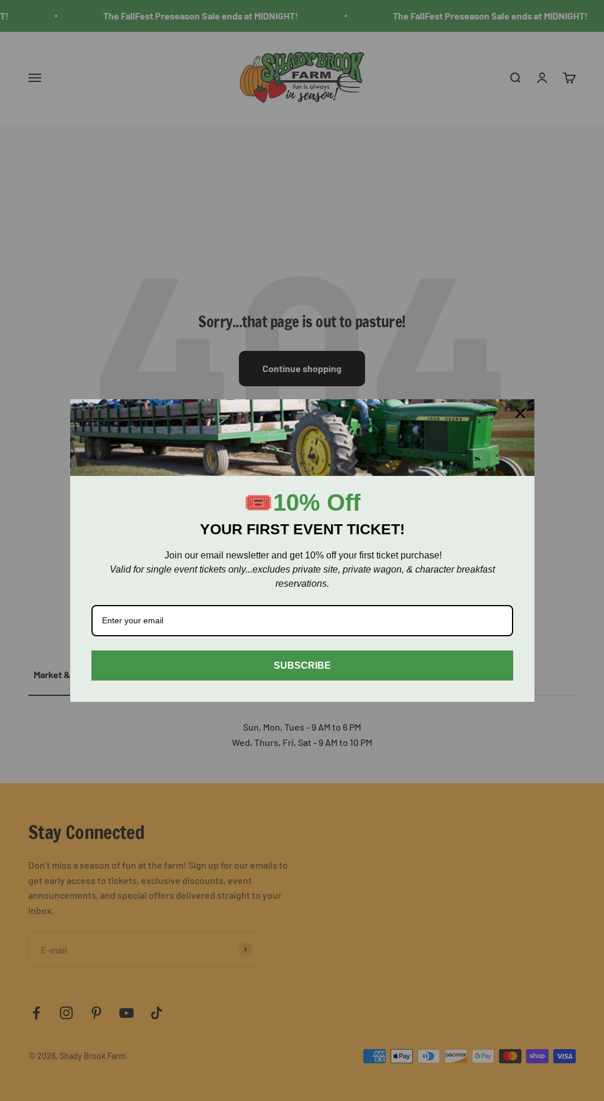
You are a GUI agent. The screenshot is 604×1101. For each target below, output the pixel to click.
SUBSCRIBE (302, 665)
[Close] (520, 413)
